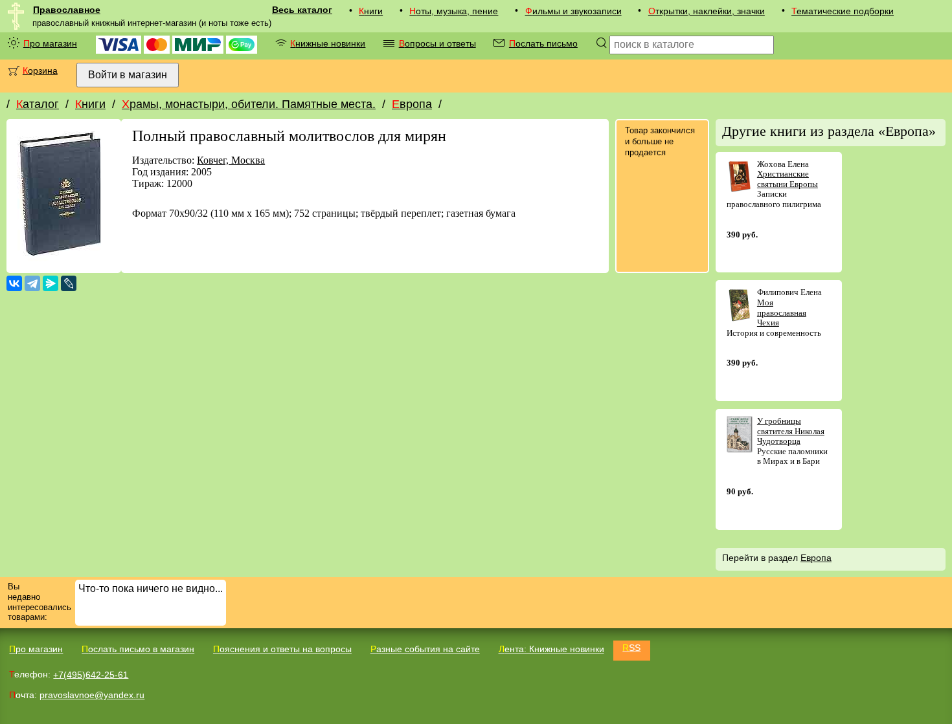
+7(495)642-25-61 (90, 674)
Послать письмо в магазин (138, 649)
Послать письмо (543, 43)
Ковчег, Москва (231, 160)
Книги (371, 11)
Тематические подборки (842, 11)
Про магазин (50, 43)
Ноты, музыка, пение (453, 11)
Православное (66, 10)
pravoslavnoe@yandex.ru (92, 695)
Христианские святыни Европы (787, 179)
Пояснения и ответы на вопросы (282, 649)
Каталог (37, 104)
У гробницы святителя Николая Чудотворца (790, 431)
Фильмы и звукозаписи (573, 11)
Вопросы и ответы (437, 43)
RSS (631, 647)
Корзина (40, 70)
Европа (412, 104)
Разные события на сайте (425, 649)
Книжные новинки (327, 43)
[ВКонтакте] (14, 283)
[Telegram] (32, 283)
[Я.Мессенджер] (50, 283)
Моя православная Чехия (781, 312)
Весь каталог (302, 10)
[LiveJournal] (68, 283)
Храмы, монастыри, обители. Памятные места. (249, 104)
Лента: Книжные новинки (551, 649)
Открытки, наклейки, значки (706, 11)
